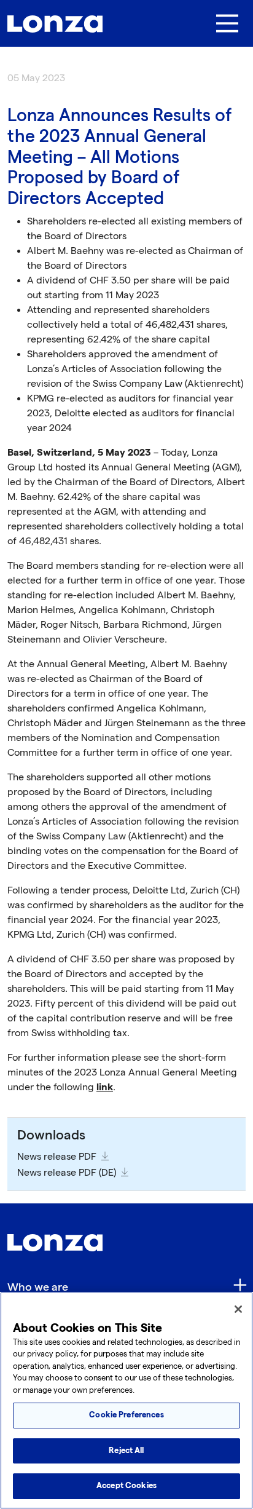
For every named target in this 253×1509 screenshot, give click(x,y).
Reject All (126, 1451)
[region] (126, 1400)
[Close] (238, 1309)
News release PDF (56, 1157)
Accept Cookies (126, 1486)
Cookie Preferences (126, 1415)
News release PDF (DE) (66, 1173)
